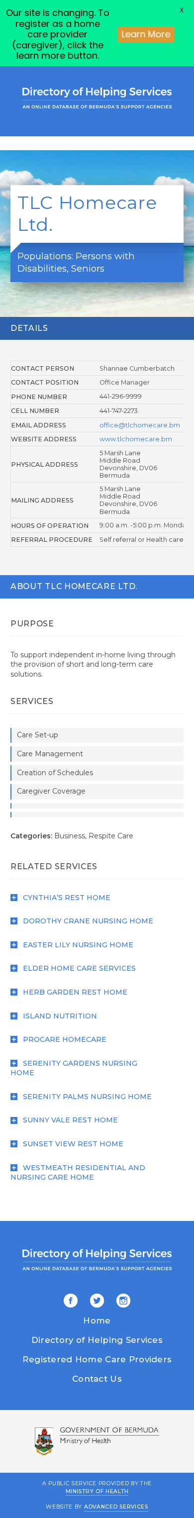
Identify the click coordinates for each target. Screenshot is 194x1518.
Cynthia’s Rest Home (65, 897)
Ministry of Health (97, 1491)
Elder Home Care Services (78, 968)
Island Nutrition (59, 1016)
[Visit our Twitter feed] (95, 1301)
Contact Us (97, 1379)
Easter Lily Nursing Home (77, 944)
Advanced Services (116, 1507)
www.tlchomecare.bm (135, 439)
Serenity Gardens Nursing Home (73, 1068)
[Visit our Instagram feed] (121, 1301)
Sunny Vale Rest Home (69, 1119)
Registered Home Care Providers (97, 1359)
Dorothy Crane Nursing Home (87, 920)
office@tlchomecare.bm (139, 425)
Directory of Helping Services (97, 1340)
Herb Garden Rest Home (74, 992)
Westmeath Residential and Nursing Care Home (77, 1172)
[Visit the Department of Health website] (97, 1441)
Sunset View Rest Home (72, 1143)
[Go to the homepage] (97, 97)
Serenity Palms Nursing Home (86, 1096)
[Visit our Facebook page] (70, 1301)
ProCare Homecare (63, 1039)
